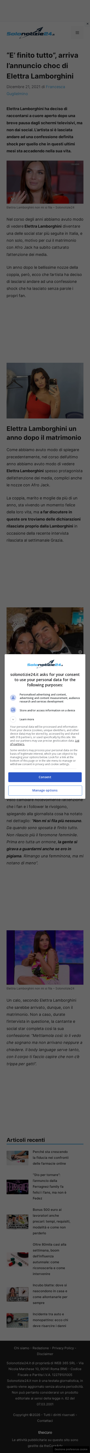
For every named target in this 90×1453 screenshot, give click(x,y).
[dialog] (45, 726)
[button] (45, 719)
